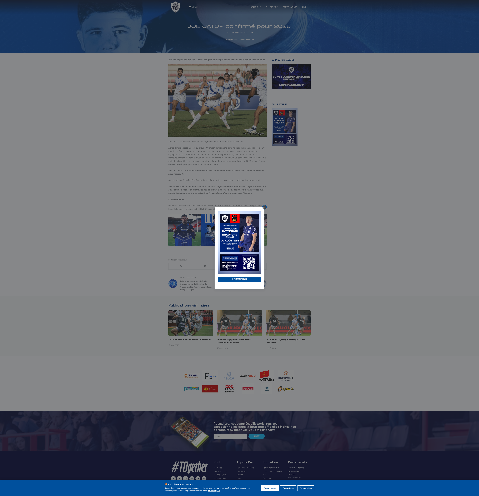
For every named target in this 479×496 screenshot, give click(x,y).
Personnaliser (306, 488)
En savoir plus (214, 491)
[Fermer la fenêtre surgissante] (264, 207)
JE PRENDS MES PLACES (239, 279)
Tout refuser (288, 488)
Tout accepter (270, 488)
